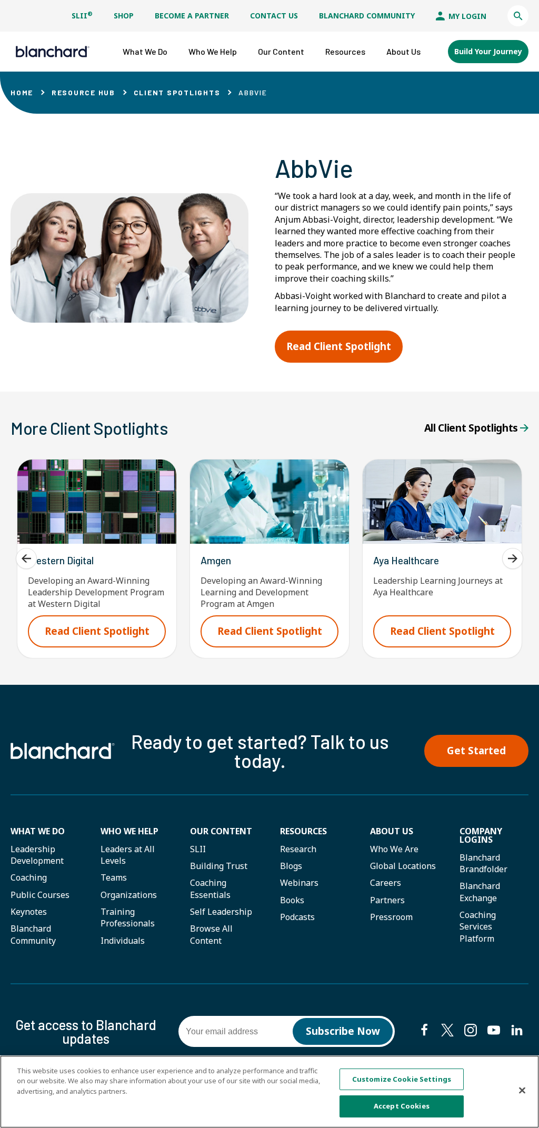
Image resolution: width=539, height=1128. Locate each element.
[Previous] (26, 558)
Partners (387, 900)
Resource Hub (83, 92)
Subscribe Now (343, 1031)
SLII (82, 16)
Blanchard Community (367, 16)
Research (298, 849)
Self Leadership (221, 911)
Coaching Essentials (210, 888)
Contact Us (274, 16)
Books (292, 900)
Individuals (123, 940)
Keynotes (29, 911)
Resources (303, 831)
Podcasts (297, 917)
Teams (114, 877)
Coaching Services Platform (478, 926)
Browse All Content (211, 934)
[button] (517, 15)
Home (22, 92)
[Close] (522, 1090)
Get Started (476, 750)
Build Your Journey (488, 51)
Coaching (29, 877)
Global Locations (403, 866)
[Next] (512, 558)
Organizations (129, 895)
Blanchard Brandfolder (483, 863)
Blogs (291, 866)
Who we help (129, 831)
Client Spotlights (177, 92)
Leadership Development (37, 854)
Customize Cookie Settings (401, 1079)
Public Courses (40, 895)
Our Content (221, 831)
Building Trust (218, 866)
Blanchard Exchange (480, 891)
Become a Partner (192, 16)
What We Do (38, 831)
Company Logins (481, 835)
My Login (466, 16)
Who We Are (394, 849)
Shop (124, 16)
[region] (269, 1091)
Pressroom (391, 917)
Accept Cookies (402, 1106)
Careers (385, 883)
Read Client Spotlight (344, 351)
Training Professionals (128, 917)
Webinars (299, 883)
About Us (391, 831)
